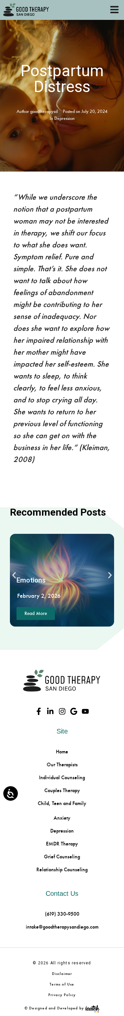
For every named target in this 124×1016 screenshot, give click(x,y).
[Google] (73, 711)
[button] (14, 575)
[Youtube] (85, 711)
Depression (64, 118)
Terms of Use (62, 984)
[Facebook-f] (39, 711)
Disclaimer (62, 973)
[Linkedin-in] (50, 711)
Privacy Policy (62, 994)
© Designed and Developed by (54, 1008)
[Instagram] (62, 711)
